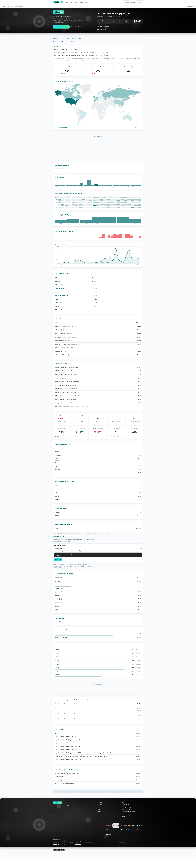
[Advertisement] (98, 148)
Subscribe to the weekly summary (105, 26)
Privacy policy (125, 804)
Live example (74, 2)
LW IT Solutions (89, 842)
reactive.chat (78, 844)
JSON (104, 29)
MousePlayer (56, 844)
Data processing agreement (129, 811)
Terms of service (126, 809)
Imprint (124, 814)
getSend (55, 842)
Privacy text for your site (128, 807)
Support (126, 2)
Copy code (58, 559)
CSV (101, 29)
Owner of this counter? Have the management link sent (69, 38)
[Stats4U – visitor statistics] (59, 850)
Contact (124, 818)
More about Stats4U (77, 27)
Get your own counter (61, 27)
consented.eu (122, 842)
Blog (81, 2)
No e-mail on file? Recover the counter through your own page (69, 42)
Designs (67, 2)
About (86, 2)
